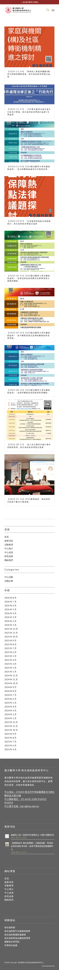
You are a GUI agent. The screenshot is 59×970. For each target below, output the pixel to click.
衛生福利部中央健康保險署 (17, 931)
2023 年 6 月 (10, 745)
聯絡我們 (8, 560)
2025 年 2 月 (10, 667)
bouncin (52, 966)
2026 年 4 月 (10, 613)
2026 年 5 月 (10, 609)
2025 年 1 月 (10, 671)
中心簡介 (8, 548)
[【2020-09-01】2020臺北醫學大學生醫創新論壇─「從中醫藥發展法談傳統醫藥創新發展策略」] (29, 308)
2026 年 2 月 (10, 621)
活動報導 (8, 544)
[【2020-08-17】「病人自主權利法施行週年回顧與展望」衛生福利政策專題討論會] (29, 420)
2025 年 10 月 (11, 636)
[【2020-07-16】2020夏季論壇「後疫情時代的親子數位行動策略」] (29, 474)
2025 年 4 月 (10, 660)
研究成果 (8, 556)
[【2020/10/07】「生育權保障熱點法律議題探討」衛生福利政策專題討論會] (29, 196)
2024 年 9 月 (10, 687)
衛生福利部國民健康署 (15, 934)
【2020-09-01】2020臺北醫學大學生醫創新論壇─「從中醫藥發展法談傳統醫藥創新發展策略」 (28, 335)
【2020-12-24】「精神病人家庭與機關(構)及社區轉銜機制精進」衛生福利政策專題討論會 (28, 74)
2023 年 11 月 (11, 726)
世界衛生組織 (10, 945)
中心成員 (8, 552)
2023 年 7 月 (10, 741)
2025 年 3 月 (10, 664)
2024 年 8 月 (10, 691)
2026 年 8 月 (10, 597)
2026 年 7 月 (10, 601)
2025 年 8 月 (10, 644)
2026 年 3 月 (10, 617)
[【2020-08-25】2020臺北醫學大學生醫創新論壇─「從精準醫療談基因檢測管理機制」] (29, 365)
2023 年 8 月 (10, 737)
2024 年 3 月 (10, 710)
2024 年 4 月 (10, 706)
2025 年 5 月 (10, 656)
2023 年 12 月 (11, 722)
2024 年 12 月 (11, 675)
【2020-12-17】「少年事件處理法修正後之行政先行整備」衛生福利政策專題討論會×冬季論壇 (29, 112)
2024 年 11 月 (11, 679)
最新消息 (8, 540)
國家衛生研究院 (11, 941)
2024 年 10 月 (11, 683)
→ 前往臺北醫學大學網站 (29, 2)
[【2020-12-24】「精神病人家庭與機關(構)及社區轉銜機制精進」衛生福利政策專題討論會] (29, 47)
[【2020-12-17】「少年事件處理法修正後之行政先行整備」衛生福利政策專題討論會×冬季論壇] (29, 94)
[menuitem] (47, 10)
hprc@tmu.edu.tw (29, 806)
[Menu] (53, 9)
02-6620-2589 (29, 799)
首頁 (6, 536)
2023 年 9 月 (10, 734)
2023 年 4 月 (10, 749)
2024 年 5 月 (10, 702)
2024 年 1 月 (10, 718)
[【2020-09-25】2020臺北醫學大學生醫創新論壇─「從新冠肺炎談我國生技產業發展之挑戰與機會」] (29, 251)
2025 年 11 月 (11, 632)
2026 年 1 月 (10, 625)
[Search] (47, 10)
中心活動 (8, 577)
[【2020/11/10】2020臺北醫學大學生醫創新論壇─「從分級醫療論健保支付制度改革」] (29, 142)
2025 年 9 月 (10, 640)
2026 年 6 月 (10, 605)
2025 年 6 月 (10, 652)
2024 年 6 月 (10, 699)
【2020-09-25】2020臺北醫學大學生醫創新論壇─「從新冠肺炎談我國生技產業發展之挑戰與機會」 (28, 278)
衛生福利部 (9, 927)
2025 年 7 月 (10, 648)
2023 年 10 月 (11, 730)
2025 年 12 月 (11, 629)
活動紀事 (8, 581)
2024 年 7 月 (10, 695)
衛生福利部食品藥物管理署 (17, 938)
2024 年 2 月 (10, 714)
